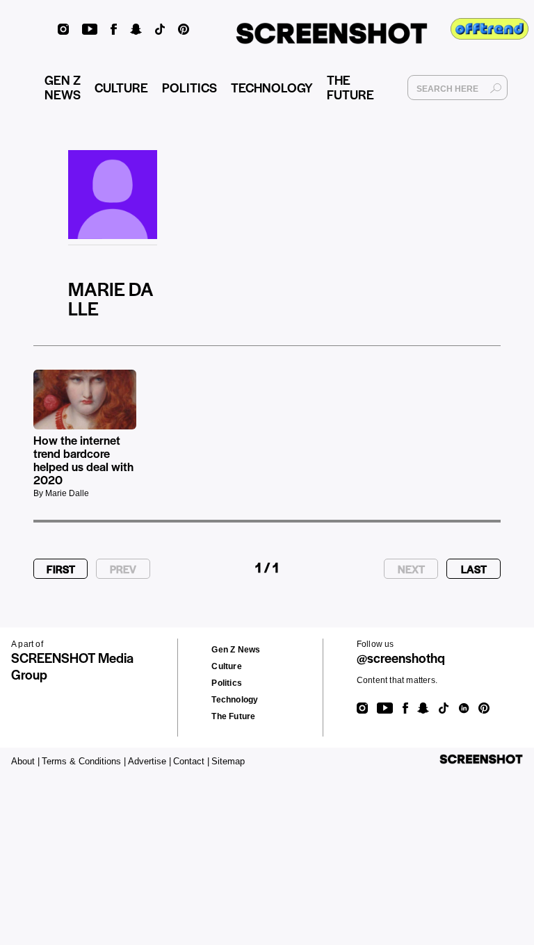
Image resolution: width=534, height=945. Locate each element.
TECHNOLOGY (272, 87)
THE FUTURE (350, 87)
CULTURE (121, 87)
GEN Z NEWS (62, 87)
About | (25, 761)
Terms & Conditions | (84, 761)
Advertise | (149, 761)
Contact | (191, 761)
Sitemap (228, 761)
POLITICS (189, 87)
